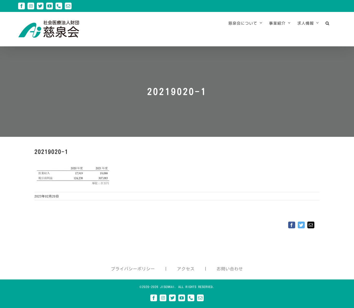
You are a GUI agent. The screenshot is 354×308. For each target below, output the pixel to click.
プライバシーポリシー (133, 269)
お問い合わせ (230, 269)
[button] (327, 23)
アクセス (186, 269)
